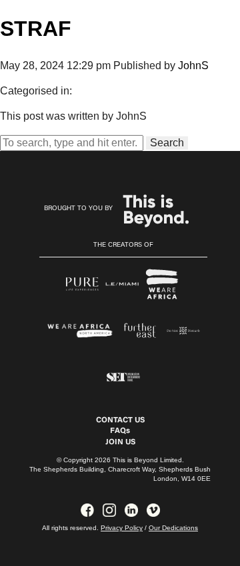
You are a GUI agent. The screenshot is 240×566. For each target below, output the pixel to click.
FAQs (120, 431)
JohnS (193, 65)
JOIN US (120, 442)
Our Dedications (173, 527)
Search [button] (167, 142)
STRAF (35, 29)
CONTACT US (120, 420)
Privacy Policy (122, 527)
